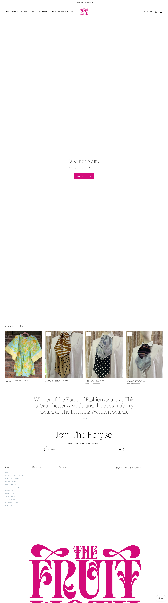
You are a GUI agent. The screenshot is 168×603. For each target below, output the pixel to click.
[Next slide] (38, 354)
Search (7, 473)
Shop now (84, 418)
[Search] (151, 11)
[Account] (155, 11)
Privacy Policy (10, 485)
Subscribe (8, 506)
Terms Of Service (11, 494)
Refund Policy (10, 497)
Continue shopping (84, 176)
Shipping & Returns (12, 479)
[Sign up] (120, 449)
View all (161, 327)
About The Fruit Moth (13, 488)
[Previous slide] (8, 354)
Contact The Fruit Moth (14, 476)
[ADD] (38, 375)
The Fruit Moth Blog (12, 503)
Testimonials (10, 491)
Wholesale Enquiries (13, 500)
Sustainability (10, 482)
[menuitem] (73, 12)
